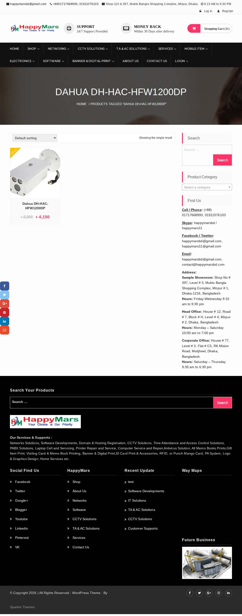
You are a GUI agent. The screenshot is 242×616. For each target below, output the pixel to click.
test (131, 482)
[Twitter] (4, 294)
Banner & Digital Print (92, 61)
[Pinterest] (4, 312)
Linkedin (21, 528)
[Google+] (4, 303)
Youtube (21, 519)
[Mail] (4, 330)
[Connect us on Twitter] (199, 593)
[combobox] (207, 187)
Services (165, 48)
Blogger (21, 510)
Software (52, 61)
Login (180, 61)
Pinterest (22, 538)
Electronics (20, 61)
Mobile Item (194, 48)
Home (14, 48)
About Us (130, 61)
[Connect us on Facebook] (189, 593)
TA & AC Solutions (131, 48)
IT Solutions (137, 500)
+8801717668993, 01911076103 (76, 4)
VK (17, 547)
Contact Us (157, 61)
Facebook (22, 482)
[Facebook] (4, 285)
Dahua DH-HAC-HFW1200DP (35, 206)
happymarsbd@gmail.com (28, 4)
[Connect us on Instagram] (218, 593)
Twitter (20, 491)
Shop (32, 48)
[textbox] (207, 187)
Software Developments (146, 491)
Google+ (21, 500)
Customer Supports (143, 528)
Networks (57, 48)
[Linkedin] (4, 321)
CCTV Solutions (91, 48)
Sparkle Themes (22, 607)
